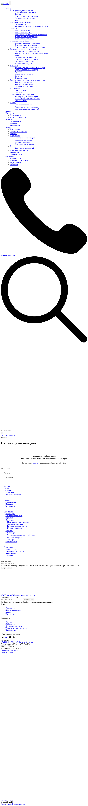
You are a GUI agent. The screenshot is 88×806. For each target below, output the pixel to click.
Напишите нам (7, 800)
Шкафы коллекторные (23, 64)
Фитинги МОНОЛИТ (23, 33)
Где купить (10, 113)
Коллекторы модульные (24, 84)
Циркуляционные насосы (25, 18)
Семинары (11, 533)
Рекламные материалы (19, 150)
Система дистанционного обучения (21, 535)
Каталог (9, 8)
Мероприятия (15, 121)
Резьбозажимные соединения (26, 37)
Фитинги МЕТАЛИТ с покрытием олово (31, 35)
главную (36, 463)
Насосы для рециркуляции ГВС (27, 109)
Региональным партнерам (17, 526)
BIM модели (15, 130)
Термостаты (19, 92)
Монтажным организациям (18, 522)
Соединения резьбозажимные (26, 59)
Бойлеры (18, 14)
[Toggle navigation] (10, 3)
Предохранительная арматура (26, 70)
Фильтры (18, 76)
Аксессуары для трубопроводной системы (31, 26)
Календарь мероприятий (24, 148)
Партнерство (11, 520)
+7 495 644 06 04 (7, 595)
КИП (17, 20)
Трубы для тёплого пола (24, 61)
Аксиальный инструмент (24, 39)
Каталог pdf (14, 152)
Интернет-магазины (18, 117)
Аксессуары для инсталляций (26, 97)
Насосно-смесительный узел (26, 57)
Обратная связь (16, 154)
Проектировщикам (14, 528)
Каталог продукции (13, 610)
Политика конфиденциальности (13, 804)
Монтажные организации (25, 138)
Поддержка (10, 127)
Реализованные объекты (19, 160)
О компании (10, 156)
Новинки (13, 123)
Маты (17, 55)
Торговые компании (22, 142)
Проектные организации (24, 140)
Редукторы (19, 72)
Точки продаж (15, 115)
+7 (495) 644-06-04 (8, 255)
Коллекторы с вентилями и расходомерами (31, 53)
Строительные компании (24, 144)
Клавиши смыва (21, 101)
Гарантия (13, 134)
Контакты (14, 165)
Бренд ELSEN (15, 158)
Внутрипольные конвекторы (26, 45)
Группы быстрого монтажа (25, 12)
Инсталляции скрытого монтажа (27, 99)
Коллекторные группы (23, 82)
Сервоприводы (20, 90)
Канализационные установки (26, 107)
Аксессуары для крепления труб (27, 51)
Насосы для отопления (23, 105)
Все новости (15, 125)
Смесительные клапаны (24, 74)
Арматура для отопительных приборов (30, 47)
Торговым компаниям (15, 524)
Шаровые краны (21, 78)
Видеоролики (15, 163)
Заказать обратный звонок (24, 595)
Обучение (9, 531)
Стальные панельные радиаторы (27, 43)
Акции (8, 111)
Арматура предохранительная (26, 16)
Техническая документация (16, 628)
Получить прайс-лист (9, 650)
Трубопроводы (20, 24)
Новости (9, 119)
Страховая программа (18, 132)
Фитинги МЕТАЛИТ (23, 31)
